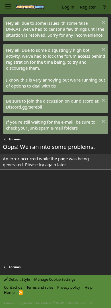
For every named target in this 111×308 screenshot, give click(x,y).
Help (88, 287)
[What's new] (104, 7)
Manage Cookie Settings (54, 279)
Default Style (19, 279)
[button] (8, 7)
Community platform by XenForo (49, 303)
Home (9, 292)
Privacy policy (68, 287)
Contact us (13, 287)
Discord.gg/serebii (24, 107)
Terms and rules (39, 287)
